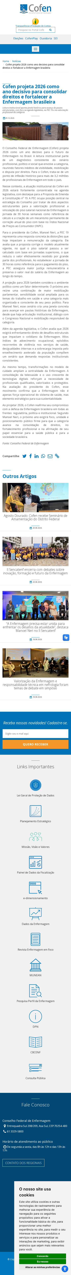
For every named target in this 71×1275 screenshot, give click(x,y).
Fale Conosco (35, 1104)
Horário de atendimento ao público (27, 1141)
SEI (56, 38)
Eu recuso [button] (42, 1261)
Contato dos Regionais (23, 1163)
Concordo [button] (42, 1256)
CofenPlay (31, 38)
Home (5, 61)
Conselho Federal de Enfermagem (26, 1120)
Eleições (18, 38)
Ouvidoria (46, 38)
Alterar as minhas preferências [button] (42, 1267)
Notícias (16, 61)
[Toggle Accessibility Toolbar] (65, 1269)
